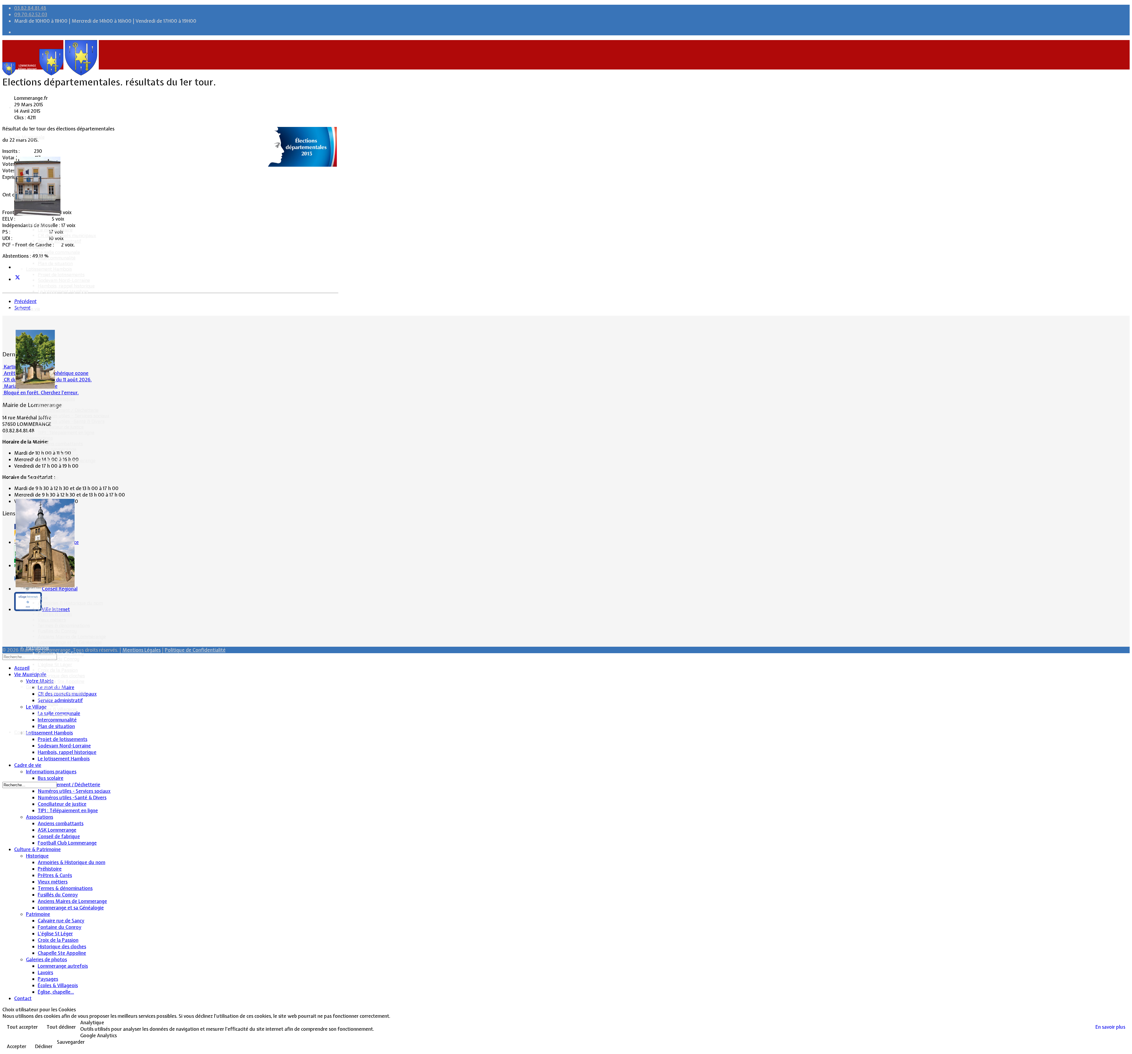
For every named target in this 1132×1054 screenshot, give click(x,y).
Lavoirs (45, 698)
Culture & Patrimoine (36, 478)
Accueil (21, 107)
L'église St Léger (55, 664)
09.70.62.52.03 (30, 14)
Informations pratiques (50, 399)
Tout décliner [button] (61, 1027)
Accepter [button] (16, 1046)
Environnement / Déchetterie (68, 410)
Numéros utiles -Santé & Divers (71, 421)
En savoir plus (1110, 1027)
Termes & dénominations (64, 625)
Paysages (48, 703)
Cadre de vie (27, 309)
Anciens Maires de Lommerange (72, 636)
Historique (37, 597)
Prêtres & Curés (55, 614)
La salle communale (59, 252)
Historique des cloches (61, 676)
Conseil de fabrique (58, 455)
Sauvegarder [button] (71, 1042)
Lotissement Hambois (49, 269)
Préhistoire (49, 608)
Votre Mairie (39, 224)
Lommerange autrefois (62, 692)
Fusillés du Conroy (57, 631)
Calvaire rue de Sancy (61, 653)
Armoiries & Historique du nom (70, 603)
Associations (39, 438)
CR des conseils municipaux (67, 235)
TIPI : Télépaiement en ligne (66, 432)
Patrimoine (37, 648)
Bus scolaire (50, 404)
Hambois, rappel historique (66, 286)
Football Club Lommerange (67, 460)
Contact (22, 732)
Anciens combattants (60, 443)
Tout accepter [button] (22, 1027)
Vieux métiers (52, 620)
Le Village (36, 246)
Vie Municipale (29, 137)
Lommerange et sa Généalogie (70, 642)
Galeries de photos (45, 687)
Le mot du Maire (55, 230)
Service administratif (59, 241)
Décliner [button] (43, 1046)
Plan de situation (55, 263)
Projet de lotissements (61, 274)
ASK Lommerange (57, 449)
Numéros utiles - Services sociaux (73, 415)
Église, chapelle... (55, 715)
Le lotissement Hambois (63, 291)
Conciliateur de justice (61, 427)
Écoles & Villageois (57, 709)
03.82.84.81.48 (30, 8)
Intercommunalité (56, 258)
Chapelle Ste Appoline (61, 681)
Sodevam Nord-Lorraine (64, 280)
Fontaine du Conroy (58, 659)
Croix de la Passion (58, 670)
